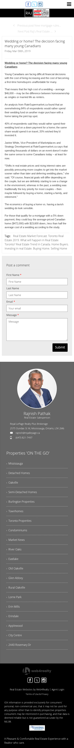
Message (12, 315)
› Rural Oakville (15, 587)
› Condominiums (16, 530)
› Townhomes (14, 511)
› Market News (15, 540)
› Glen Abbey (14, 578)
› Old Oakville (14, 568)
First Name (13, 275)
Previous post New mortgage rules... (39, 25)
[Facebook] (28, 4)
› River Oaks (13, 549)
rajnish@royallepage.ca (28, 432)
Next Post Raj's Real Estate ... (35, 31)
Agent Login (58, 689)
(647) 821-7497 (24, 437)
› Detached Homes (18, 473)
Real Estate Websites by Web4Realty (29, 689)
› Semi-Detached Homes (21, 492)
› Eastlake (12, 559)
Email (10, 301)
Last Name (12, 288)
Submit (60, 347)
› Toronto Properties (18, 521)
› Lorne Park (14, 597)
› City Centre (14, 635)
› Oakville (12, 482)
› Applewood (14, 626)
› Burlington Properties (20, 502)
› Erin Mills (13, 606)
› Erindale (12, 616)
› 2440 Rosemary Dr (18, 645)
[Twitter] (34, 4)
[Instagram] (40, 4)
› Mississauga (14, 463)
